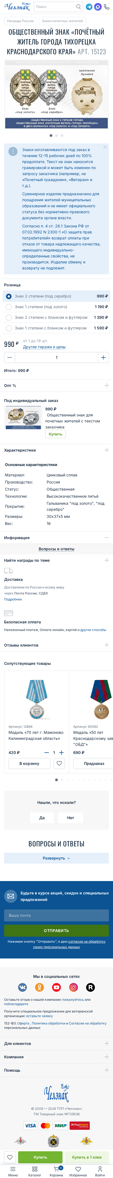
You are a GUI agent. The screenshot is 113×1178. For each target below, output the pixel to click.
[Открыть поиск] (79, 7)
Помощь (12, 1070)
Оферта (23, 1023)
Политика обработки (49, 1023)
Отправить (56, 930)
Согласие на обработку (88, 1023)
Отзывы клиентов (21, 645)
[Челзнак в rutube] (90, 988)
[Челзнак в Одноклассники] (39, 988)
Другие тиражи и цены (44, 346)
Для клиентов (17, 1043)
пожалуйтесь (73, 999)
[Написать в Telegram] (89, 7)
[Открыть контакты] (107, 7)
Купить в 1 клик (87, 1157)
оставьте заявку (39, 1016)
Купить (40, 1157)
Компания (14, 1056)
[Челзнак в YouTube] (56, 988)
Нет (70, 817)
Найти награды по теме (27, 560)
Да (42, 817)
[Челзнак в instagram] (73, 988)
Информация (17, 537)
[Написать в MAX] (98, 7)
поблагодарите (16, 1004)
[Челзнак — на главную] (17, 6)
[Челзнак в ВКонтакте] (22, 988)
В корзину (29, 763)
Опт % (10, 385)
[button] (54, 7)
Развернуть (54, 858)
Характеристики (20, 450)
